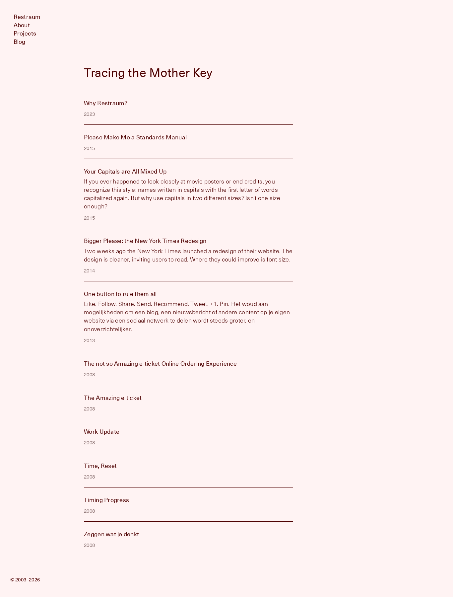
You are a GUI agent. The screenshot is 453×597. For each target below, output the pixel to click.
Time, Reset (100, 466)
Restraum (27, 17)
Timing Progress (106, 500)
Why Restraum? (106, 103)
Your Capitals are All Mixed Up (125, 171)
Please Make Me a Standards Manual (135, 137)
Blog (20, 41)
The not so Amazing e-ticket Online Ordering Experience (160, 363)
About (22, 25)
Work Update (101, 431)
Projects (25, 33)
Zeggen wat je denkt (111, 534)
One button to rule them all (120, 294)
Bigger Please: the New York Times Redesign (145, 241)
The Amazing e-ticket (113, 398)
